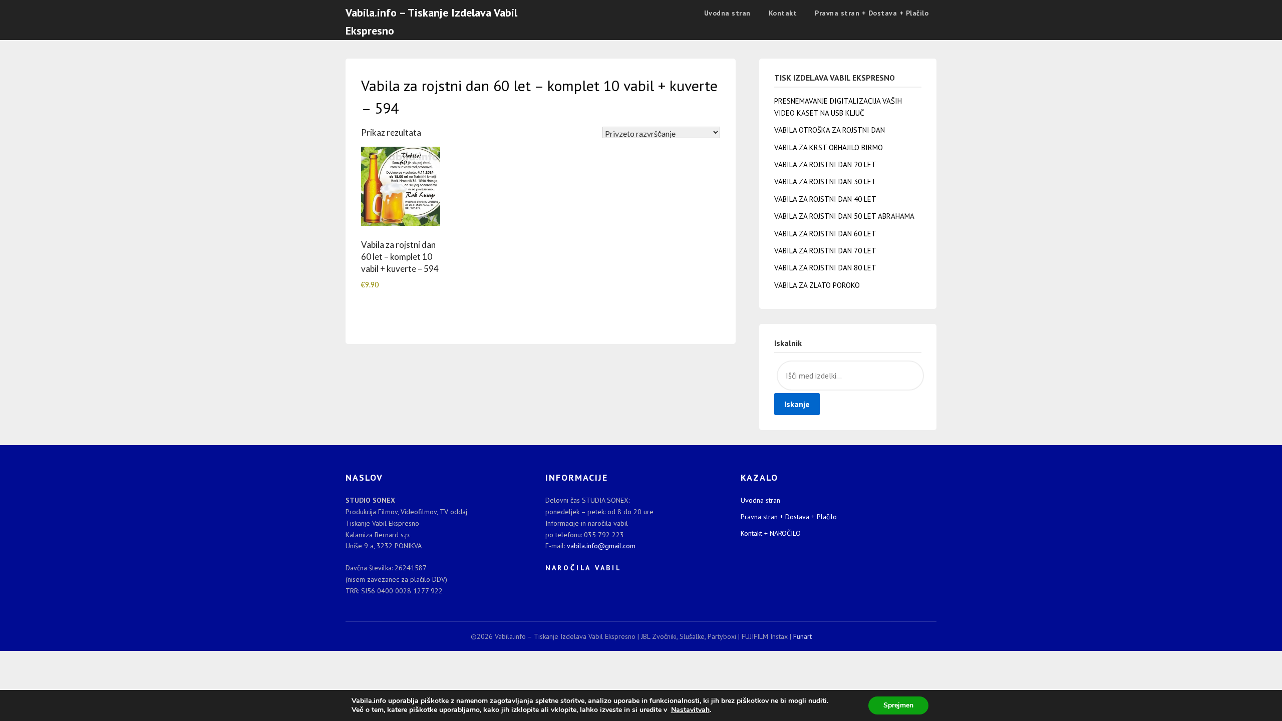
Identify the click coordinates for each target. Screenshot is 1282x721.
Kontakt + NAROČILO (771, 533)
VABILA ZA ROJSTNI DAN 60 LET (825, 233)
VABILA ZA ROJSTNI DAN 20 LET (825, 164)
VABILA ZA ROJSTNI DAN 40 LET (825, 199)
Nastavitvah (690, 709)
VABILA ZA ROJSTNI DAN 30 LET (825, 181)
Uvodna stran (727, 13)
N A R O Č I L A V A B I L (582, 567)
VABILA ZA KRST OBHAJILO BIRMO (828, 147)
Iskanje (797, 404)
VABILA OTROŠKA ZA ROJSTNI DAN (829, 130)
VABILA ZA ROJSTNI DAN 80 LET (825, 267)
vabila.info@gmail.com (601, 545)
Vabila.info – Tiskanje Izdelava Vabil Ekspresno (431, 22)
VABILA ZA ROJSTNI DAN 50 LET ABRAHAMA (844, 216)
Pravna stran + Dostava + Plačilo (871, 13)
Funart (802, 636)
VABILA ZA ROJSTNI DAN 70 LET (825, 250)
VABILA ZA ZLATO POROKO (817, 285)
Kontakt (783, 13)
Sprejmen (898, 705)
